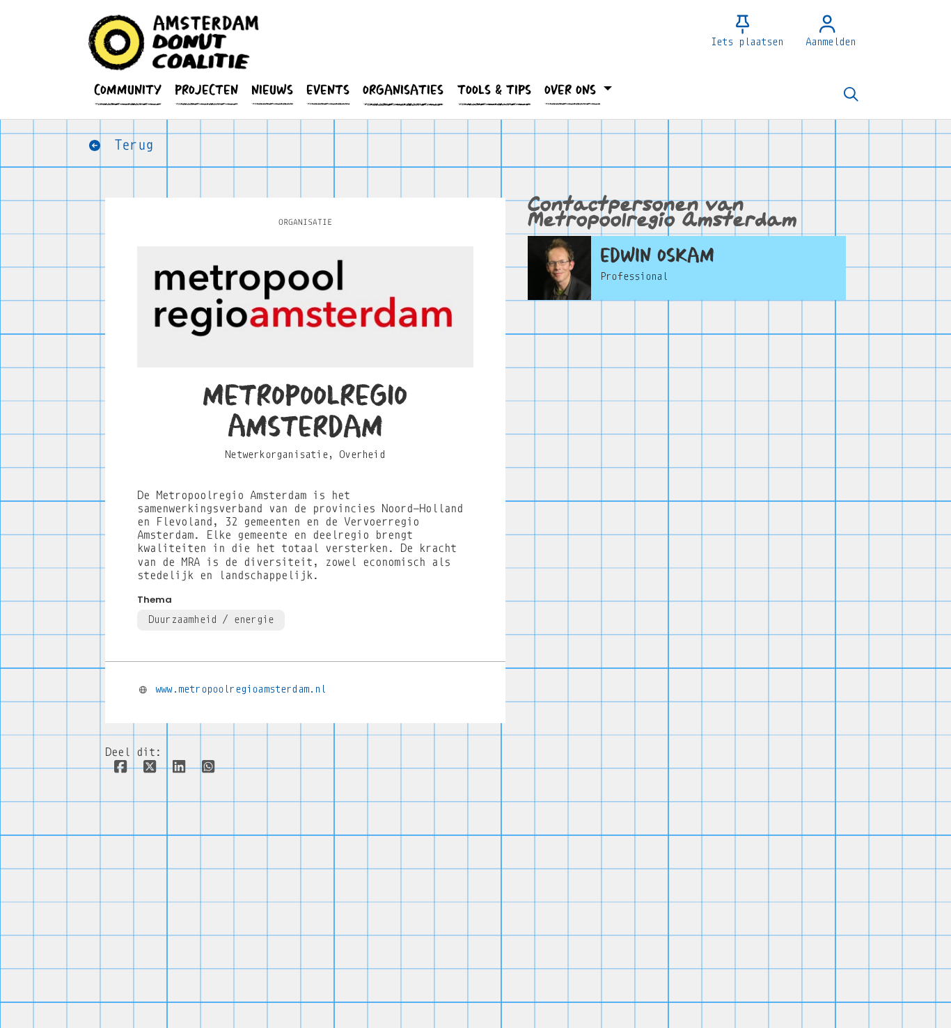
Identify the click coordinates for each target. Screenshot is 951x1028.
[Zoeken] (851, 95)
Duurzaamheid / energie (211, 619)
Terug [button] (130, 145)
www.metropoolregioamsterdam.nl (240, 689)
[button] (127, 90)
